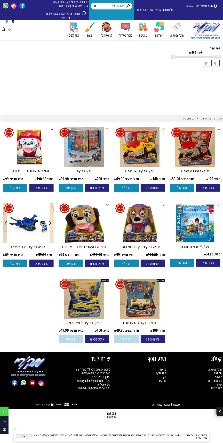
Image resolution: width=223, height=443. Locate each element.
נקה (215, 63)
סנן (206, 63)
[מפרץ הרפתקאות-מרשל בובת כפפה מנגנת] (28, 166)
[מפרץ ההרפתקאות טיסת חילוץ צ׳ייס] (28, 242)
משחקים (159, 35)
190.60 (41, 178)
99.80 (42, 254)
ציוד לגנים (74, 35)
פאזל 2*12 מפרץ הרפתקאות (195, 247)
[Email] (4, 430)
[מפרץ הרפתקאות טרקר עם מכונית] (139, 318)
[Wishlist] (9, 25)
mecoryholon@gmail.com (90, 381)
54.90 (209, 254)
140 (155, 178)
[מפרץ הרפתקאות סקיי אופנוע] (195, 166)
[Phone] (4, 421)
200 (99, 178)
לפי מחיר (215, 48)
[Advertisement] (111, 91)
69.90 (120, 178)
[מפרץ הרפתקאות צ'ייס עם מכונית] (84, 318)
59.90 (176, 178)
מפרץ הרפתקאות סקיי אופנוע (195, 171)
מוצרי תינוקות (177, 35)
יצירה (89, 35)
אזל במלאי (160, 280)
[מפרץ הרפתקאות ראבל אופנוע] (139, 166)
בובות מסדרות (125, 35)
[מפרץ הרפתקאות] (84, 166)
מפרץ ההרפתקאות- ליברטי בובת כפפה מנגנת (84, 247)
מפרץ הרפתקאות (84, 171)
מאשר (24, 436)
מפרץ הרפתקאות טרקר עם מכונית (139, 323)
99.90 (65, 178)
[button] (182, 188)
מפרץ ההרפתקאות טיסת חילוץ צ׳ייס (28, 247)
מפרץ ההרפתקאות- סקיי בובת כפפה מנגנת (139, 247)
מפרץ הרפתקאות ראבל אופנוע (139, 171)
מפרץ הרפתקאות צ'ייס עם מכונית (84, 323)
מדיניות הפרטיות (201, 437)
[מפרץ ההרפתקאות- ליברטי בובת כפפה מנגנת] (84, 242)
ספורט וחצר (106, 35)
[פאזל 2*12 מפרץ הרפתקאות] (195, 242)
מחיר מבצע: (187, 179)
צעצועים (143, 35)
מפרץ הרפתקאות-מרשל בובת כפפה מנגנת (28, 171)
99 (7, 178)
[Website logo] (204, 30)
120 (210, 178)
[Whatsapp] (4, 412)
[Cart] (3, 25)
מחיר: (216, 179)
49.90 (120, 330)
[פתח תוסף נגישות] (219, 411)
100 (155, 330)
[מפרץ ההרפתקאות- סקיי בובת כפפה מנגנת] (140, 242)
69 (7, 254)
